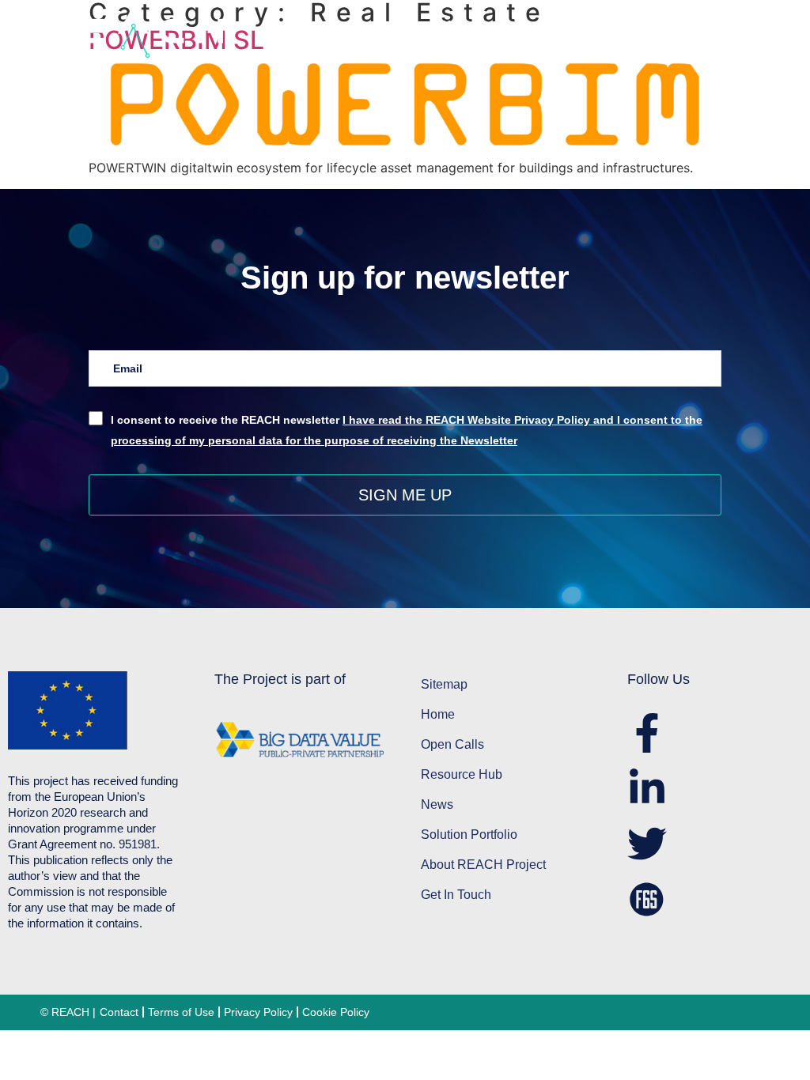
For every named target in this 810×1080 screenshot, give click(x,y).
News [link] (755, 43)
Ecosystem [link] (589, 24)
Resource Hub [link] (700, 24)
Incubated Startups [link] (665, 43)
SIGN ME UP (405, 495)
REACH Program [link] (473, 24)
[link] (222, 33)
